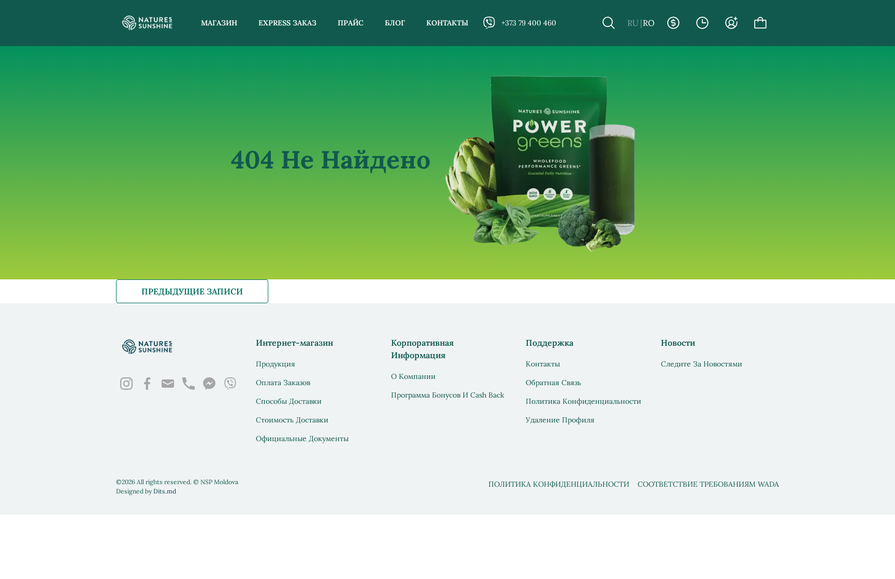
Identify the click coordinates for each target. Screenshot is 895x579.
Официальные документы (302, 438)
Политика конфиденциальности (583, 401)
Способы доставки (289, 401)
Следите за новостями (701, 364)
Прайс (351, 22)
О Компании (413, 376)
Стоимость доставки (292, 420)
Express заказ (287, 22)
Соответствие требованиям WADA (708, 484)
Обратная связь (553, 382)
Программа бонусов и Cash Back (447, 395)
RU (633, 23)
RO (649, 23)
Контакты (447, 22)
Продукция (275, 364)
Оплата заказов (283, 382)
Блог (395, 22)
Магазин (219, 22)
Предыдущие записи (192, 291)
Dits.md (164, 491)
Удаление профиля (560, 420)
